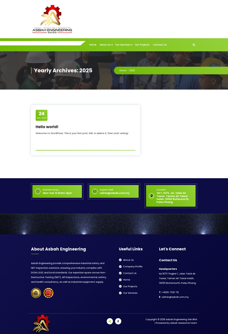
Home (92, 44)
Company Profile (132, 266)
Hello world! (47, 126)
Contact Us (160, 44)
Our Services (122, 44)
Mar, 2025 (42, 115)
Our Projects (142, 44)
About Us (105, 44)
